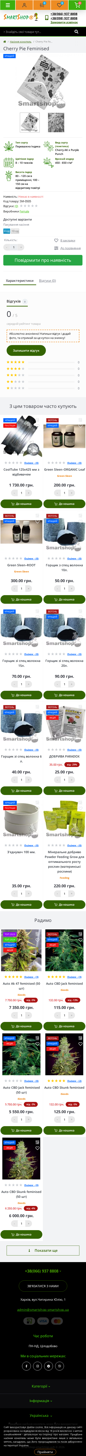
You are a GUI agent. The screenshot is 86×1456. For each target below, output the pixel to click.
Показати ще (46, 1250)
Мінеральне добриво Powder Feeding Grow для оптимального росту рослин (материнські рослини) (64, 861)
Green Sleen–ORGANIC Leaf (64, 469)
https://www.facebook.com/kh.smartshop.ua (26, 1366)
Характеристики (20, 280)
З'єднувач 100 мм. (21, 852)
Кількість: (10, 240)
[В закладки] (37, 426)
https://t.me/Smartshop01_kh (48, 1366)
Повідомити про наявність (43, 260)
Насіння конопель (21, 41)
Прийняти (45, 1452)
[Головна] (4, 41)
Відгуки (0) (47, 280)
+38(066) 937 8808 (63, 14)
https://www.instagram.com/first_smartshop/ (37, 1366)
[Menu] (7, 5)
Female (24, 211)
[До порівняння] (37, 420)
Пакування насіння (16, 225)
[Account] (24, 5)
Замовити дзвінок (64, 22)
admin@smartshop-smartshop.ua (43, 1309)
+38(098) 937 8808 (63, 18)
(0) (16, 206)
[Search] (76, 31)
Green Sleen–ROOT (21, 565)
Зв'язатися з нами (43, 1286)
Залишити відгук (26, 350)
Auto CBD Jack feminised (64, 983)
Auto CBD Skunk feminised (64, 1087)
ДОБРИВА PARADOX (64, 756)
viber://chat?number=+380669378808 (59, 1366)
